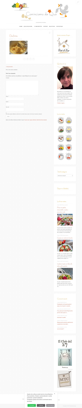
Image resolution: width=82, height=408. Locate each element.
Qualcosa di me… (28, 26)
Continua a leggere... (61, 103)
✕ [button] (54, 393)
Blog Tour (52, 26)
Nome (7, 96)
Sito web (7, 107)
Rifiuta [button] (41, 405)
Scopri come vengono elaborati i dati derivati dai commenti (35, 119)
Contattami (59, 26)
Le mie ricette (38, 26)
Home (20, 26)
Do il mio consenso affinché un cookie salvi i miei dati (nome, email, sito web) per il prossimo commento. (24, 114)
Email (7, 101)
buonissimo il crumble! (61, 317)
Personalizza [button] (51, 405)
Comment (7, 77)
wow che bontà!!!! (60, 329)
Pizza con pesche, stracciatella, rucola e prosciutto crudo (62, 209)
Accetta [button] (32, 405)
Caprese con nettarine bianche (64, 238)
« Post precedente (9, 66)
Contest (45, 26)
